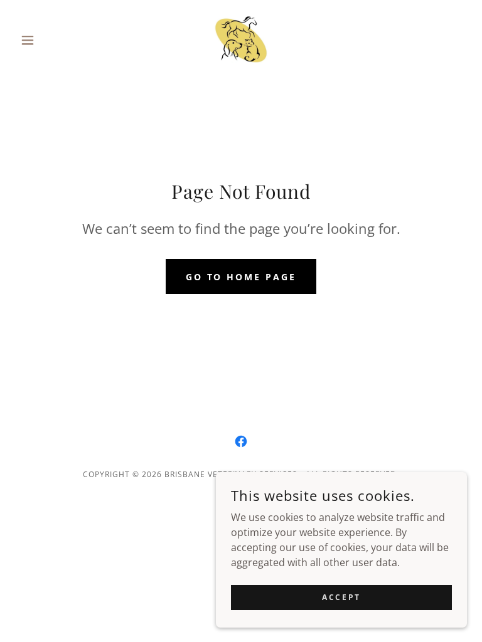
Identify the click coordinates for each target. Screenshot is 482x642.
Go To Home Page (241, 277)
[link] (241, 40)
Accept (341, 597)
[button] (49, 40)
